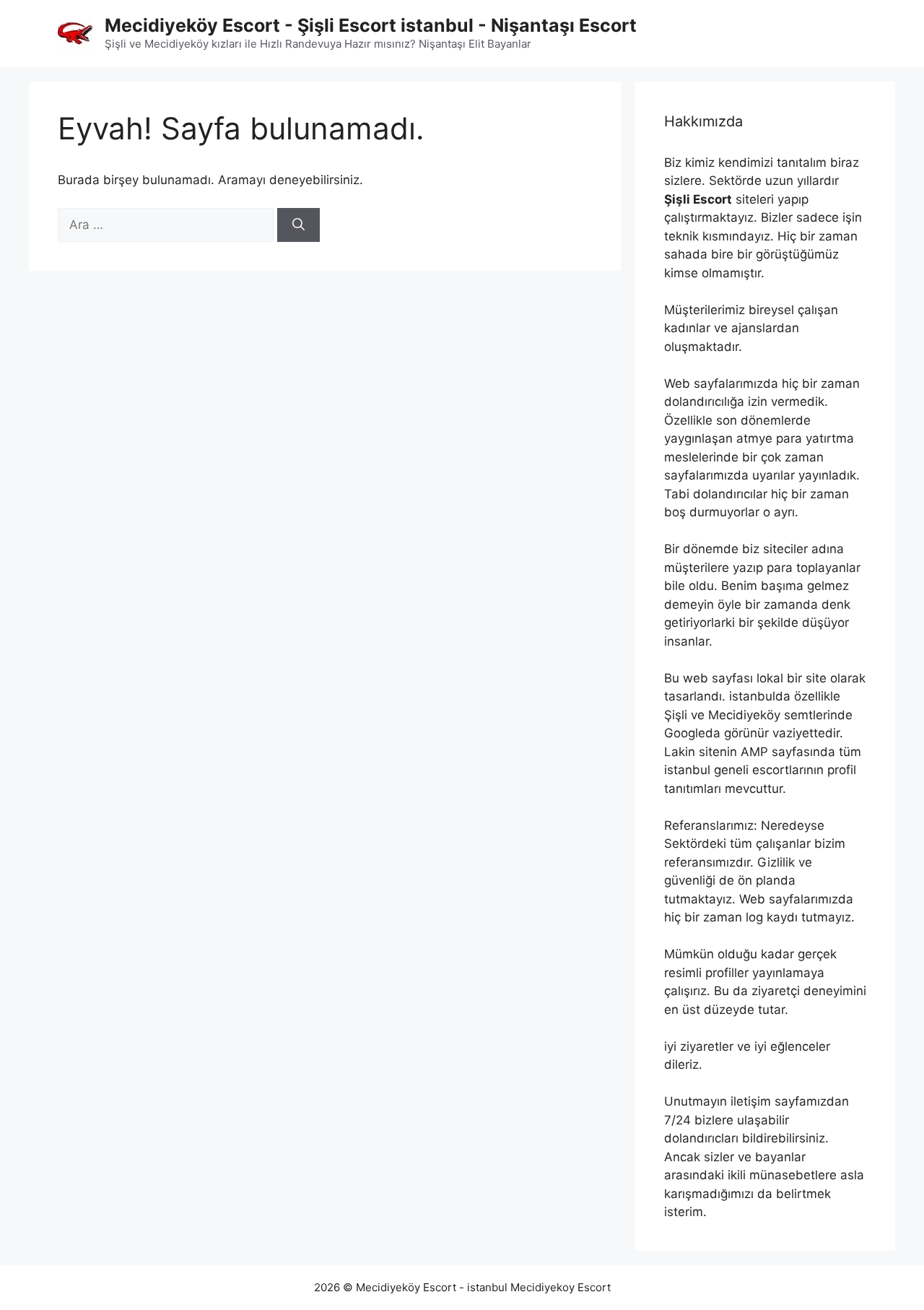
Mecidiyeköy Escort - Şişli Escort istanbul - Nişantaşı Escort (371, 25)
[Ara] (298, 225)
